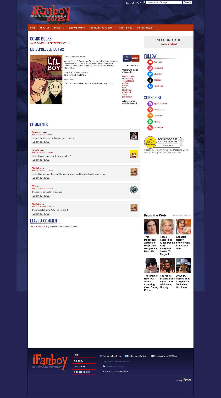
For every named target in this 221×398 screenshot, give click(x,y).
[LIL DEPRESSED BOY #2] (46, 103)
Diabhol (35, 168)
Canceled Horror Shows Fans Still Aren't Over (183, 242)
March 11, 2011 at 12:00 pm (43, 206)
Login (32, 227)
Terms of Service (110, 371)
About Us (44, 27)
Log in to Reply (41, 142)
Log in (138, 2)
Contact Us (79, 366)
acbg (124, 94)
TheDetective (128, 81)
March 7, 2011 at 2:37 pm (42, 134)
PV (33, 186)
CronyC (125, 85)
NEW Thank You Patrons (101, 27)
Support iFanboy (75, 26)
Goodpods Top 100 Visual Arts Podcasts (163, 150)
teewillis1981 (128, 76)
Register (130, 2)
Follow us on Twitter (137, 356)
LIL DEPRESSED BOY (56, 43)
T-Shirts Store (124, 27)
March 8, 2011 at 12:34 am (42, 152)
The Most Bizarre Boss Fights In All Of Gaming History (167, 281)
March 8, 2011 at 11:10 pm (42, 170)
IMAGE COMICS (37, 43)
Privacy (125, 371)
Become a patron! (168, 44)
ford (124, 88)
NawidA (35, 150)
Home (32, 27)
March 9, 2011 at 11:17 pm (42, 188)
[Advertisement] (134, 14)
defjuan (125, 83)
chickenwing (127, 79)
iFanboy (50, 14)
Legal (119, 371)
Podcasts (58, 26)
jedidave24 (127, 97)
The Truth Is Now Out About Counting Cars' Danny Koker (151, 283)
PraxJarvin (37, 132)
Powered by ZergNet (182, 215)
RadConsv (127, 90)
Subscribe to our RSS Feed (165, 356)
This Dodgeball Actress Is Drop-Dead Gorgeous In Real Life (151, 244)
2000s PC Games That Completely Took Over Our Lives (183, 281)
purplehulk (127, 92)
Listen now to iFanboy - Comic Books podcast (166, 151)
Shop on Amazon (144, 27)
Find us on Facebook (111, 356)
